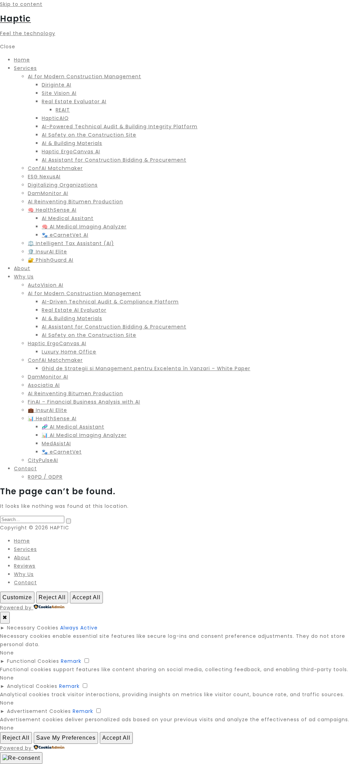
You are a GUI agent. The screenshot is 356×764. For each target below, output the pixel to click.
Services (25, 549)
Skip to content (21, 4)
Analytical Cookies (32, 686)
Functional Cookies (33, 661)
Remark (71, 661)
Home (22, 540)
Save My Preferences (66, 738)
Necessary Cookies (32, 627)
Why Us (24, 574)
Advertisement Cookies (39, 711)
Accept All (86, 597)
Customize (17, 597)
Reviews (24, 565)
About (22, 557)
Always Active (79, 627)
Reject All (52, 597)
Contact (25, 582)
